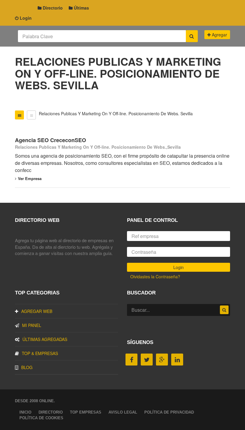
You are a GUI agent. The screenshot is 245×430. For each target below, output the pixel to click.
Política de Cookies (41, 418)
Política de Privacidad (169, 412)
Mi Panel (31, 325)
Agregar (219, 35)
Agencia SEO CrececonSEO (50, 140)
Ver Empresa (30, 178)
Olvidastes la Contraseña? (155, 277)
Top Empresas (85, 412)
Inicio (25, 412)
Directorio (52, 8)
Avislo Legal (122, 412)
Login (25, 18)
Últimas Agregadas (44, 339)
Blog (27, 367)
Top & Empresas (40, 353)
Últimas (81, 8)
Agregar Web (36, 311)
